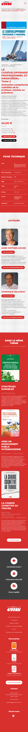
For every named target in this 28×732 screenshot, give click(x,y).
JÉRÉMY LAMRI (5, 512)
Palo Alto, (4, 309)
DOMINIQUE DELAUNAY (8, 98)
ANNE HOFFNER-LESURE (8, 96)
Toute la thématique (14, 540)
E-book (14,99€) (8, 140)
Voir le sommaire (6, 128)
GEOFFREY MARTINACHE (8, 393)
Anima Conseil (21, 257)
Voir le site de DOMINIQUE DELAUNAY (13, 317)
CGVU (14, 629)
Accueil (3, 8)
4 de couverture (6, 130)
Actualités (14, 620)
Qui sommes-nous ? (14, 617)
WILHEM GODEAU (21, 518)
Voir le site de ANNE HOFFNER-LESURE (13, 267)
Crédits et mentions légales (14, 626)
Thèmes (13, 8)
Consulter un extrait (7, 132)
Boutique (8, 8)
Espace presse (14, 623)
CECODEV (12, 313)
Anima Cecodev (5, 259)
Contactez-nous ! (14, 567)
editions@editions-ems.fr (14, 702)
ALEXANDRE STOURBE (7, 518)
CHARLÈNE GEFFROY (7, 516)
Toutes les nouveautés (14, 682)
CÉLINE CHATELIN (6, 453)
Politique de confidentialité (14, 632)
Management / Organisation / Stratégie (12, 9)
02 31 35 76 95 (14, 699)
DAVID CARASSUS (18, 453)
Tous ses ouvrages (8, 252)
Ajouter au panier (8, 136)
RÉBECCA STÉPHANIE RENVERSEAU (11, 514)
